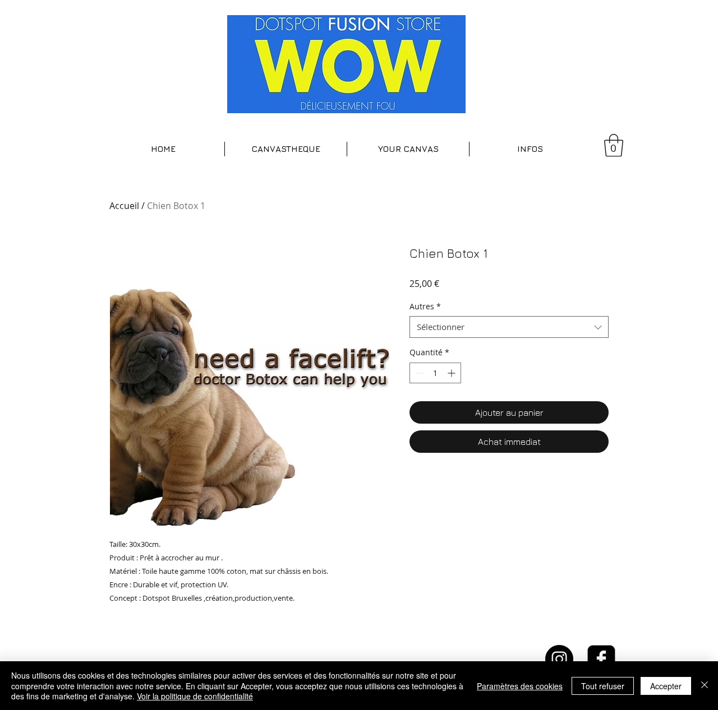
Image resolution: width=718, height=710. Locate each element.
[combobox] (509, 327)
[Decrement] (418, 373)
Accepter (666, 686)
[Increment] (452, 373)
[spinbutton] (435, 373)
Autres (425, 306)
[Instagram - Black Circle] (559, 659)
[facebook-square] (601, 659)
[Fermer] (704, 685)
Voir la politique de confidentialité (195, 696)
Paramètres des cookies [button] (520, 686)
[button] (286, 149)
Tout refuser (602, 686)
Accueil (124, 205)
